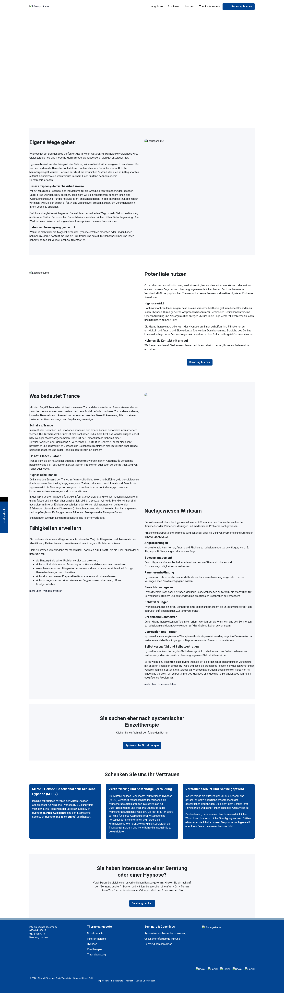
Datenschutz (117, 980)
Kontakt (129, 980)
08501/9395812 (37, 930)
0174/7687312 (37, 934)
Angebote (157, 6)
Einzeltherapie (95, 933)
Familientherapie (96, 938)
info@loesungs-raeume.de (43, 927)
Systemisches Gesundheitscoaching (165, 933)
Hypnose (92, 944)
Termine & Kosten (209, 6)
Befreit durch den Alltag (158, 944)
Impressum (103, 980)
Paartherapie (94, 949)
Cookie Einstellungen (145, 980)
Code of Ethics (66, 816)
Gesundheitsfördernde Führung (162, 938)
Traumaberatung (96, 954)
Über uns (189, 6)
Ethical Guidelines (55, 812)
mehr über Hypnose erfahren (45, 590)
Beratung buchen (38, 937)
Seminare (173, 6)
